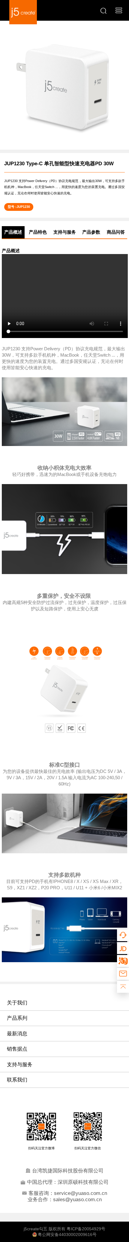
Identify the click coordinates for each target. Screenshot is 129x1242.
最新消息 (17, 1034)
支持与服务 (19, 1064)
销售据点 (17, 1049)
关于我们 (17, 1003)
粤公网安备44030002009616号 (67, 1234)
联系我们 (17, 1080)
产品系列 (17, 1018)
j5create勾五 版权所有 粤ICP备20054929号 (64, 1229)
